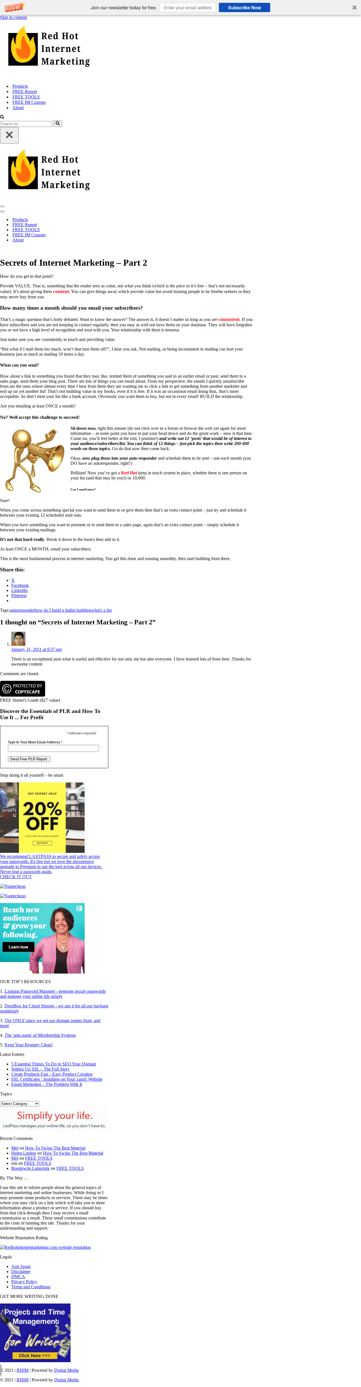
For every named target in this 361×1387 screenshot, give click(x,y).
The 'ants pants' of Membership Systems (40, 1035)
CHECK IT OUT (16, 876)
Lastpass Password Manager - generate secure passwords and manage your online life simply (53, 994)
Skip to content (13, 17)
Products (20, 86)
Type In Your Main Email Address (35, 742)
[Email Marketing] (42, 972)
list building (80, 610)
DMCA (18, 1276)
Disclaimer (20, 1271)
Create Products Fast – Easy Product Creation (52, 1074)
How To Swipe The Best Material (55, 1148)
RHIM (22, 1370)
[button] (180, 7)
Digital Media (66, 1370)
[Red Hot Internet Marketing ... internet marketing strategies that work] (180, 49)
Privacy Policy (24, 1281)
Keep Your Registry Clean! (29, 1044)
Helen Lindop (23, 1153)
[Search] (2, 117)
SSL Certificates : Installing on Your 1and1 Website (56, 1079)
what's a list (101, 610)
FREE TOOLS (26, 96)
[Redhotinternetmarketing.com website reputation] (45, 1247)
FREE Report (24, 91)
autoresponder (22, 610)
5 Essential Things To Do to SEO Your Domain (53, 1064)
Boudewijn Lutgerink (30, 1168)
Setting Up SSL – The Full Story (40, 1069)
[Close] (9, 135)
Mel (14, 1148)
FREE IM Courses (29, 102)
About (18, 107)
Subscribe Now (244, 7)
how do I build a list (52, 610)
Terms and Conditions (30, 1286)
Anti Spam (20, 1266)
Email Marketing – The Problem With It (46, 1084)
